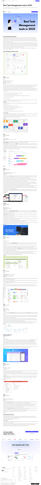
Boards (13, 468)
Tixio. (18, 418)
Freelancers (19, 471)
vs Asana (25, 470)
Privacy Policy (30, 478)
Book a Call (21, 449)
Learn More (4, 192)
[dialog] (8, 480)
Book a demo (36, 471)
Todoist (4, 394)
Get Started (31, 431)
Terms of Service (31, 479)
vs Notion (25, 468)
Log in (35, 469)
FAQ (29, 471)
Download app (36, 470)
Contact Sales (31, 433)
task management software (9, 401)
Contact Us (30, 477)
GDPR (29, 480)
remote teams (29, 312)
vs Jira (24, 469)
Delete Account (31, 481)
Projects (13, 469)
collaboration (33, 210)
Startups (19, 468)
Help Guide (30, 469)
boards (34, 182)
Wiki (13, 470)
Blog (29, 468)
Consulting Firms (20, 470)
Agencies (19, 469)
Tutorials (30, 470)
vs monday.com (25, 471)
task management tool (14, 189)
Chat (13, 471)
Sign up (35, 468)
